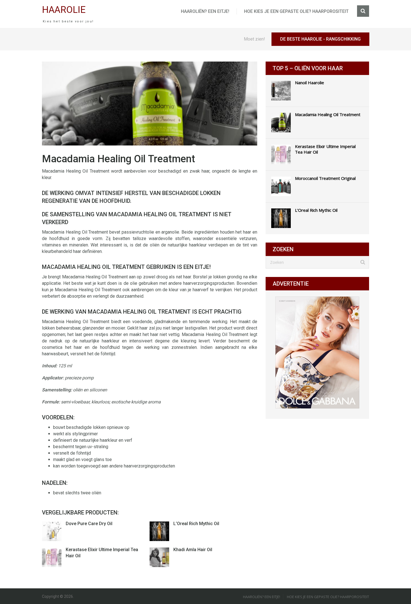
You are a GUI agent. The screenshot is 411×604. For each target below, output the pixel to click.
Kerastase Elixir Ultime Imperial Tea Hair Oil (325, 149)
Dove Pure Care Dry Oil (89, 523)
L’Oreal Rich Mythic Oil (196, 523)
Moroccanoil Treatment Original (325, 178)
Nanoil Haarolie (309, 82)
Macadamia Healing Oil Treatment (327, 114)
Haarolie (64, 9)
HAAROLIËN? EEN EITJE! (205, 11)
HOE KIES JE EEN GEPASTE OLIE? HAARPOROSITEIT (296, 11)
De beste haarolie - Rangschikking (320, 39)
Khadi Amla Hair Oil (192, 549)
